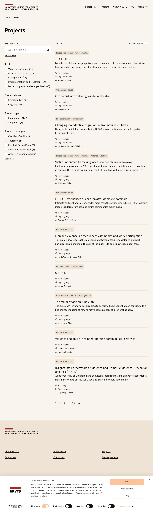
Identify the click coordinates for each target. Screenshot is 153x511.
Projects (105, 6)
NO (132, 6)
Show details (124, 506)
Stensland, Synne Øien (21, 149)
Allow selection (127, 489)
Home (7, 17)
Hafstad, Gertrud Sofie (21, 145)
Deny (127, 496)
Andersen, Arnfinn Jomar (22, 154)
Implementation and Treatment (26, 81)
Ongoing (14, 104)
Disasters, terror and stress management (22, 75)
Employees (10, 457)
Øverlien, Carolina (19, 136)
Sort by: (132, 43)
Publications (59, 451)
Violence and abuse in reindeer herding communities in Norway (95, 338)
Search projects (11, 43)
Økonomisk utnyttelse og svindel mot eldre (82, 96)
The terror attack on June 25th (74, 302)
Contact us (59, 457)
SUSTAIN (60, 272)
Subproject (15, 122)
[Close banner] (149, 479)
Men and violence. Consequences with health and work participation (98, 236)
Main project (17, 118)
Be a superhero (110, 457)
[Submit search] (48, 50)
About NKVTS (120, 6)
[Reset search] (7, 47)
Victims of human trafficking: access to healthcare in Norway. (94, 162)
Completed (16, 100)
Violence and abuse (20, 69)
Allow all (127, 482)
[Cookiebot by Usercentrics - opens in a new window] (15, 506)
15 (73, 403)
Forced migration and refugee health (28, 86)
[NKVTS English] (21, 7)
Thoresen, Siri (16, 140)
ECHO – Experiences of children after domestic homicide (91, 199)
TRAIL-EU (61, 59)
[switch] (68, 506)
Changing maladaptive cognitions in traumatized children (91, 125)
